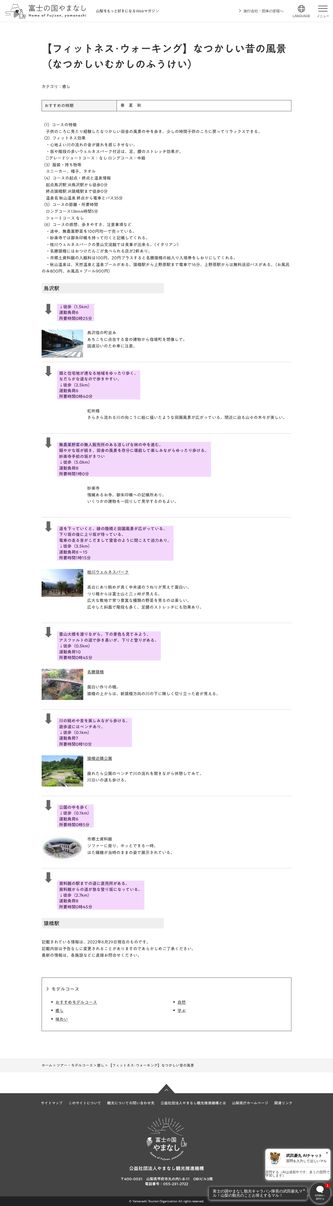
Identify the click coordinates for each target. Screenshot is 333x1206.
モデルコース (65, 989)
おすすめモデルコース (76, 1002)
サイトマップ (51, 1103)
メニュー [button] (323, 16)
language (301, 16)
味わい (61, 1019)
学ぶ (181, 1010)
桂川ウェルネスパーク (108, 572)
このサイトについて (84, 1103)
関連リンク (283, 1103)
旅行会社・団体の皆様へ (264, 11)
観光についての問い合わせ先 (131, 1103)
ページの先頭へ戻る (166, 1088)
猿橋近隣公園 (99, 758)
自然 (181, 1002)
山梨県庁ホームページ (250, 1103)
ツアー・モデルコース (74, 1065)
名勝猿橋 (95, 672)
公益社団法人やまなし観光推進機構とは (193, 1103)
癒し (59, 1010)
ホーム (47, 1065)
